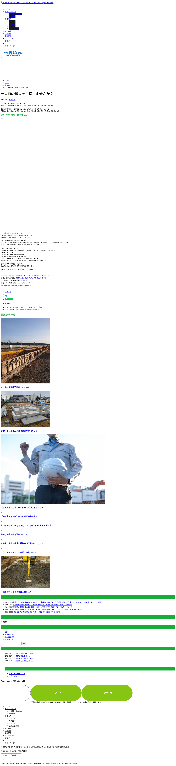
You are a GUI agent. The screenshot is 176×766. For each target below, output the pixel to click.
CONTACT (8, 58)
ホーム (7, 9)
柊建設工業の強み (15, 14)
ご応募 (18, 266)
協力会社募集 (10, 38)
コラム (7, 43)
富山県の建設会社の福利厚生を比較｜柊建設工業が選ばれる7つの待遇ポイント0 (42, 607)
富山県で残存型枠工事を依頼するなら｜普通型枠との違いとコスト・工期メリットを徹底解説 (47, 609)
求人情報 (9, 639)
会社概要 (12, 16)
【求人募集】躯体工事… (24, 653)
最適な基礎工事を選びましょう (14, 534)
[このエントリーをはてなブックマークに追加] (6, 296)
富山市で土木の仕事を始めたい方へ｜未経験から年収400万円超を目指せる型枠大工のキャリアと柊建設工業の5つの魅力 (57, 602)
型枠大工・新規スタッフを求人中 (29, 278)
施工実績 (8, 31)
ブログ (7, 41)
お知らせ (12, 99)
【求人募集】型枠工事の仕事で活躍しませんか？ (22, 507)
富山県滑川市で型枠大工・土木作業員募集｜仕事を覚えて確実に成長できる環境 (42, 604)
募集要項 (8, 36)
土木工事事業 (14, 28)
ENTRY (57, 692)
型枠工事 (12, 21)
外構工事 (12, 24)
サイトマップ (10, 46)
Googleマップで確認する (11, 755)
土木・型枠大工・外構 (17, 673)
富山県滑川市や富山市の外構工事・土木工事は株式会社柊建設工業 (25, 275)
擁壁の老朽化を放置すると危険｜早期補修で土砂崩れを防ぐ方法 (36, 612)
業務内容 (8, 19)
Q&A (7, 632)
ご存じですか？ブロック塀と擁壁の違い (18, 552)
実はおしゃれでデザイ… (24, 661)
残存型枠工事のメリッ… (24, 656)
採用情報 (8, 33)
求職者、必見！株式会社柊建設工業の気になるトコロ (24, 543)
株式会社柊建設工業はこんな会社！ (16, 387)
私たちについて (10, 11)
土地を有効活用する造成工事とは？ (16, 592)
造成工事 (12, 26)
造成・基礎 (13, 676)
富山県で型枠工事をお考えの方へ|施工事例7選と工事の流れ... (28, 525)
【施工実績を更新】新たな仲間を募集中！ (19, 516)
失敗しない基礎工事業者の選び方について (19, 431)
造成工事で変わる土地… (24, 658)
